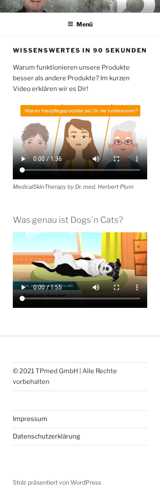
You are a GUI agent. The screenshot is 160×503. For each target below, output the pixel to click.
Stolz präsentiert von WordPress (57, 482)
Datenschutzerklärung (46, 436)
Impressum (30, 419)
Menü (84, 24)
